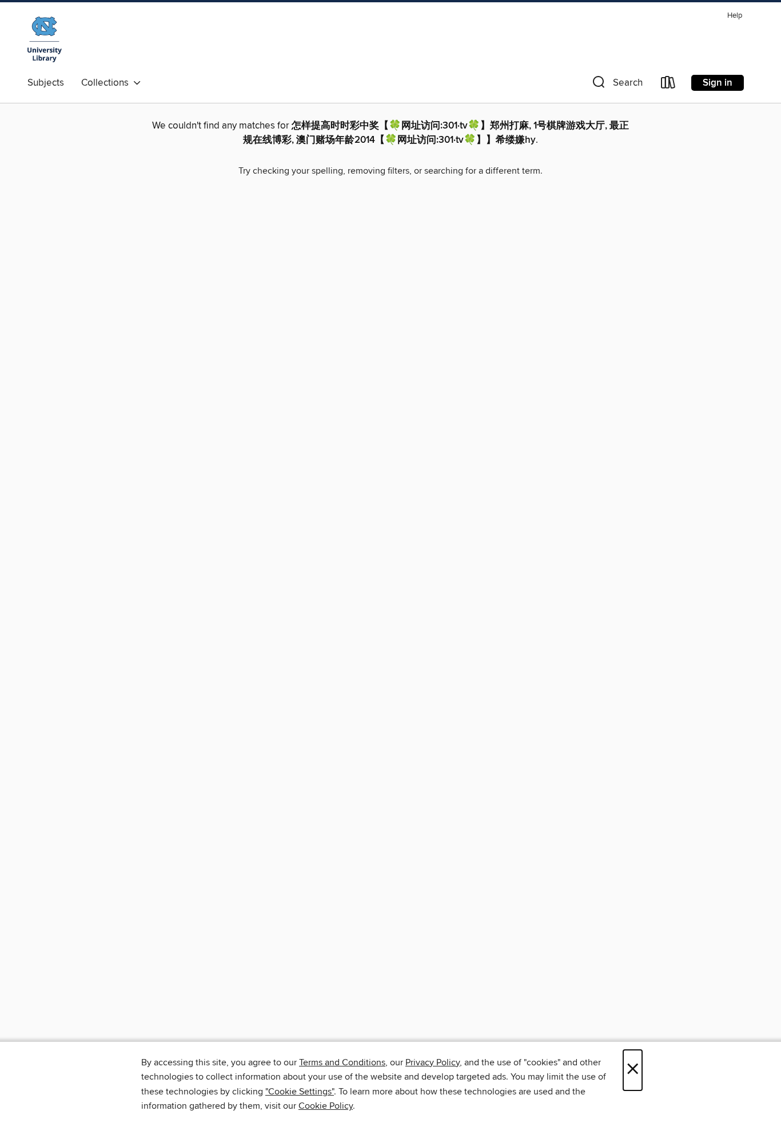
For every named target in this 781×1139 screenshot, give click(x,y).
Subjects (45, 83)
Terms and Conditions (342, 1062)
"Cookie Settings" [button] (299, 1091)
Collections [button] (107, 83)
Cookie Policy (325, 1106)
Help (734, 15)
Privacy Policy (432, 1062)
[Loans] (668, 85)
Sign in (717, 83)
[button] (616, 85)
